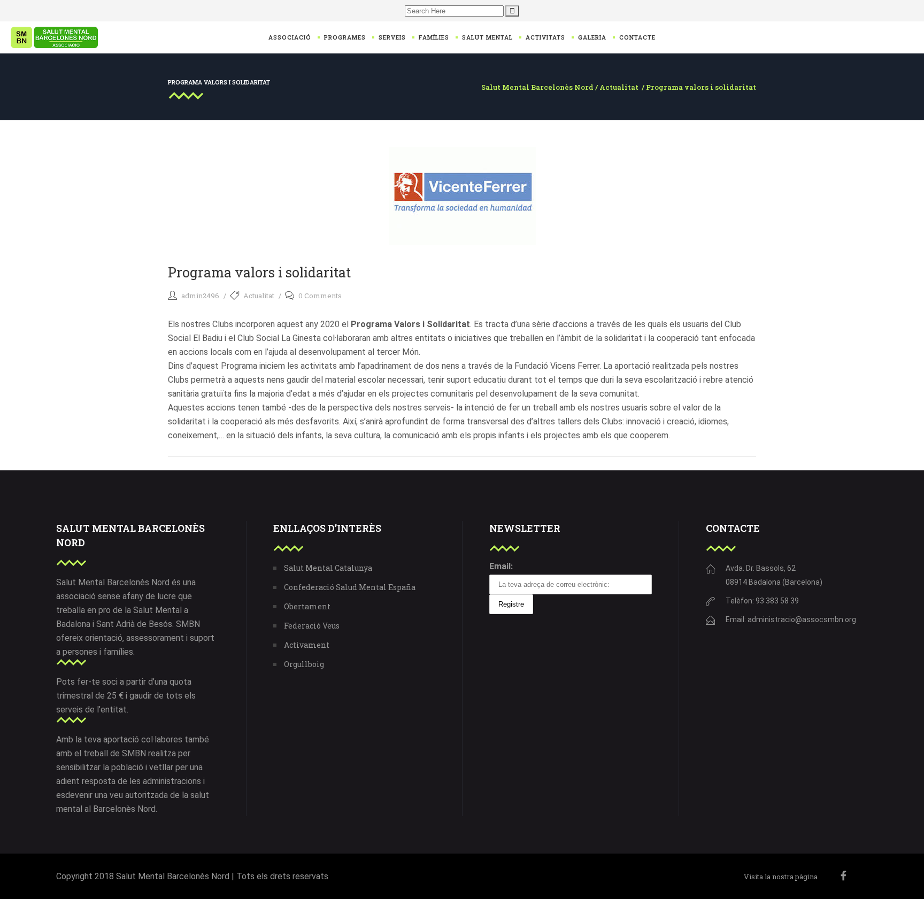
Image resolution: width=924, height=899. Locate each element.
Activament (306, 645)
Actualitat (618, 87)
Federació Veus (312, 626)
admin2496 (200, 295)
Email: (501, 566)
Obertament (307, 606)
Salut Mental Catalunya (328, 568)
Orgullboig (304, 664)
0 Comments (320, 295)
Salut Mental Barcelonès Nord (537, 87)
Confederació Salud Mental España (349, 587)
